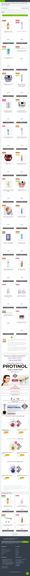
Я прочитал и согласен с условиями (10, 543)
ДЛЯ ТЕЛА (17, 549)
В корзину (8, 43)
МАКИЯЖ (17, 548)
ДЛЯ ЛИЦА (4, 10)
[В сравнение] (13, 21)
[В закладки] (13, 20)
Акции (2, 554)
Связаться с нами (4, 552)
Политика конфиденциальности (8, 543)
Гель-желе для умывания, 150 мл (22, 31)
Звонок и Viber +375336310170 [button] (21, 559)
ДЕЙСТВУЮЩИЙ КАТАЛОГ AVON (6, 549)
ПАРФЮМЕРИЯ (18, 552)
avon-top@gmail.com (18, 560)
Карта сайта (3, 553)
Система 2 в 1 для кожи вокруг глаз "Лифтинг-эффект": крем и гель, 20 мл (8, 217)
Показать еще (15, 534)
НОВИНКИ (17, 555)
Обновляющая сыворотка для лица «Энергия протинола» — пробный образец (8, 190)
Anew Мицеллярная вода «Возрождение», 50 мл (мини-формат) (8, 296)
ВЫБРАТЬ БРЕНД (9, 10)
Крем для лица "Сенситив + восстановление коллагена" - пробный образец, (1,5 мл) (8, 111)
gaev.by (19, 571)
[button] (12, 1)
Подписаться (25, 541)
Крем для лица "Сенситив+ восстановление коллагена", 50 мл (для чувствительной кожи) (22, 111)
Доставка (3, 548)
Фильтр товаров (15, 15)
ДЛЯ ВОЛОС (17, 554)
